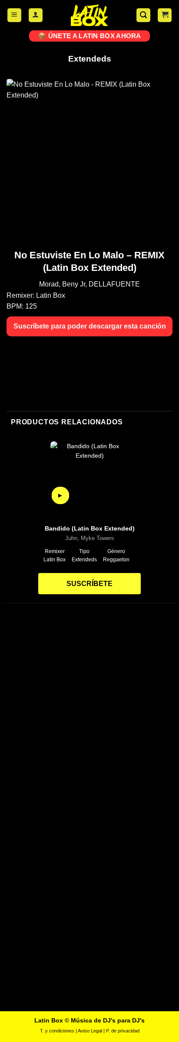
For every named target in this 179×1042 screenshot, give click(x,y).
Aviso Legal (90, 1030)
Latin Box (50, 295)
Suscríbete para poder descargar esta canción (89, 326)
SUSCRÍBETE (89, 583)
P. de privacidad (122, 1030)
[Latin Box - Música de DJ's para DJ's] (89, 15)
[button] (14, 15)
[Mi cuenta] (36, 15)
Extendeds (89, 58)
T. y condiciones (57, 1030)
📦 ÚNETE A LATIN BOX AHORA (89, 35)
